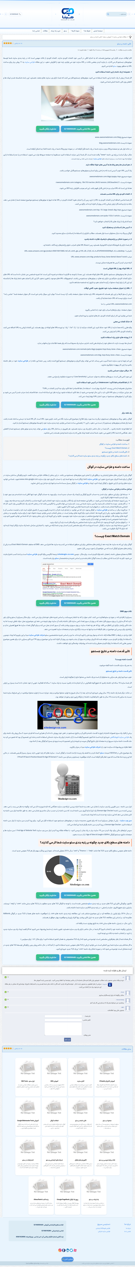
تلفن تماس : (86, 1020)
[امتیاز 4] (7, 43)
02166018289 (46, 1231)
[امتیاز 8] (11, 43)
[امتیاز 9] (12, 43)
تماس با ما (36, 31)
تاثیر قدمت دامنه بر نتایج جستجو (114, 452)
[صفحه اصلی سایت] (67, 14)
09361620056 (20, 1237)
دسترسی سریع (103, 1224)
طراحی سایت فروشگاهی (119, 737)
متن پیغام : (87, 1035)
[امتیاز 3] (6, 43)
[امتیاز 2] (4, 43)
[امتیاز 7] (10, 43)
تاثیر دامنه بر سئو (96, 37)
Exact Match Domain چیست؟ (116, 448)
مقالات (45, 31)
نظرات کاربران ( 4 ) (82, 50)
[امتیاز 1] (3, 43)
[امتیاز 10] (13, 43)
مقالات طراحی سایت (120, 37)
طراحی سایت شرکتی (104, 1231)
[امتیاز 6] (9, 43)
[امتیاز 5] (8, 43)
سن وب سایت (126, 820)
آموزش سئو (107, 37)
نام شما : (87, 1016)
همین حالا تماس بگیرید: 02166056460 (80, 129)
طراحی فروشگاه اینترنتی (103, 1228)
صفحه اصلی (98, 31)
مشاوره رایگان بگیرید (47, 129)
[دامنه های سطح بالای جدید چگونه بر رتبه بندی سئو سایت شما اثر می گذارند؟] (67, 887)
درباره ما (128, 1228)
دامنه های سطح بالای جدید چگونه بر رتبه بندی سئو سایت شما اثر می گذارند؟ (97, 456)
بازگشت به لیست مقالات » (125, 50)
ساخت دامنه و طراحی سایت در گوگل (113, 444)
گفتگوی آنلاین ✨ (67, 1259)
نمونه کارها (75, 31)
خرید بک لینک (56, 31)
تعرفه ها (87, 31)
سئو (65, 31)
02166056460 (15, 14)
